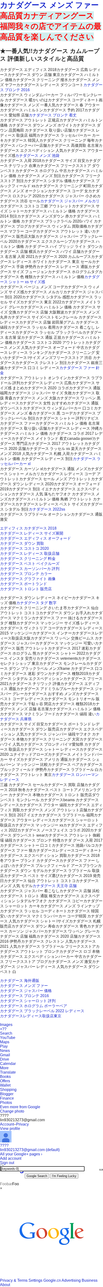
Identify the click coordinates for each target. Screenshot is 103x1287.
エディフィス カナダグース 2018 (28, 528)
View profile (10, 1129)
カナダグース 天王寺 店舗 (55, 886)
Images (6, 1025)
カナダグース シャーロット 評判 (28, 1001)
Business (89, 1280)
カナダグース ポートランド (23, 584)
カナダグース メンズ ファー (49, 5)
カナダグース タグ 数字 (36, 603)
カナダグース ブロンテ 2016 (24, 996)
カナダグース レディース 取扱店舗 (29, 553)
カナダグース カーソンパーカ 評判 (29, 569)
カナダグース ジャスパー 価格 (26, 991)
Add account (10, 1158)
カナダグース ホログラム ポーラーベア (33, 1006)
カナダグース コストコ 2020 (24, 548)
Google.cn (52, 1280)
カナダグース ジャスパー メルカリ (70, 201)
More (4, 1068)
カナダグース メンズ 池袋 (37, 156)
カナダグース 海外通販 (19, 981)
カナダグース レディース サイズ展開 (31, 533)
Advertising (71, 1280)
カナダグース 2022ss (47, 509)
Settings (35, 1280)
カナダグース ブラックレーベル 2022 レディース (42, 1011)
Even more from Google (20, 1107)
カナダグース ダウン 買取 (22, 543)
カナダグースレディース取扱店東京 (30, 1016)
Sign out (7, 1163)
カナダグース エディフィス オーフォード (35, 538)
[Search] (101, 1169)
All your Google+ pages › (21, 1154)
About (5, 1285)
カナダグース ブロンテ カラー (26, 574)
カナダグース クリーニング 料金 (28, 559)
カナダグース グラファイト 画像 (28, 579)
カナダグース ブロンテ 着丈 (53, 115)
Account (7, 1124)
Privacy (22, 1124)
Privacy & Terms (14, 1280)
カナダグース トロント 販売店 (26, 589)
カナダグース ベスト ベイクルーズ (29, 564)
